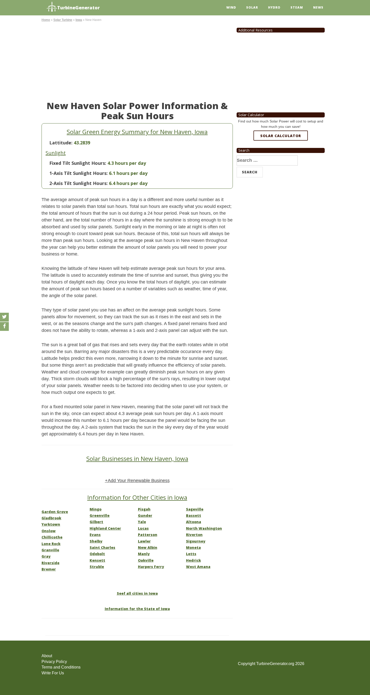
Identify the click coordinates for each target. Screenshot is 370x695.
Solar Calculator (280, 135)
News (318, 7)
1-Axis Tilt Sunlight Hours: (78, 173)
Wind (231, 7)
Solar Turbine (62, 20)
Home (46, 20)
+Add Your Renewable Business (137, 480)
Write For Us (53, 673)
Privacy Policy (54, 661)
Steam (296, 7)
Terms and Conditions (61, 667)
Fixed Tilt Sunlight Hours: (77, 163)
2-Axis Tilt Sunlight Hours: (78, 183)
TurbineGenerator (78, 8)
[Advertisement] (137, 60)
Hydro (274, 7)
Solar (252, 7)
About (47, 656)
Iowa (79, 20)
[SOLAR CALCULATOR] (280, 153)
